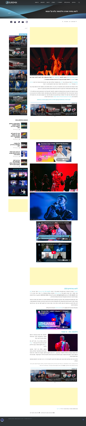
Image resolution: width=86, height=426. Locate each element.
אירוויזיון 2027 (67, 2)
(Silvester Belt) (44, 291)
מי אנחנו (36, 2)
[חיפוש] (79, 2)
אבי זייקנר (58, 408)
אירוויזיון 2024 (58, 293)
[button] (52, 116)
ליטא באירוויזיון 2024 (72, 77)
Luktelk (72, 79)
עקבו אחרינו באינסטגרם (64, 99)
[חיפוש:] (22, 28)
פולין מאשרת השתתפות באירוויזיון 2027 (15, 145)
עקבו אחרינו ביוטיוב (53, 99)
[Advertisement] (54, 36)
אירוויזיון (73, 2)
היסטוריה (59, 2)
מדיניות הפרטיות (11, 418)
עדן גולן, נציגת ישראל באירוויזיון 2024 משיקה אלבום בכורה (14, 153)
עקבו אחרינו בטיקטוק (42, 99)
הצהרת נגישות (17, 418)
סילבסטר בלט (55, 77)
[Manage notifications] (83, 420)
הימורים (53, 2)
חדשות (47, 412)
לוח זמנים (42, 2)
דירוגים (48, 2)
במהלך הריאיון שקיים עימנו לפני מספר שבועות (62, 96)
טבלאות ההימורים (58, 307)
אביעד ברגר (66, 21)
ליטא (62, 82)
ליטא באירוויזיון (43, 412)
